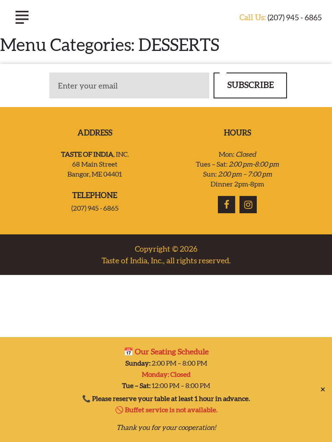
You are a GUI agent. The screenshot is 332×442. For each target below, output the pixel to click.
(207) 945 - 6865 (280, 17)
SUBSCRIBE (250, 85)
